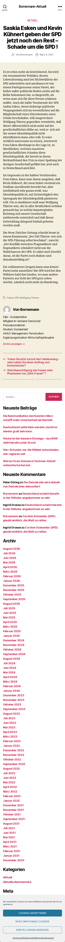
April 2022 (10, 787)
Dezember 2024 (13, 640)
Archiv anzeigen (14, 343)
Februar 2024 (12, 686)
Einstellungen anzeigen (32, 929)
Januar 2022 (11, 800)
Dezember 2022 (13, 750)
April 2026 (10, 567)
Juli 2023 (9, 718)
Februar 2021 (11, 851)
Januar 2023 (11, 745)
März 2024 (10, 681)
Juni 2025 (9, 612)
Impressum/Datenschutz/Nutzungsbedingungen (33, 938)
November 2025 (13, 590)
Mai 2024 (9, 672)
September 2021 (14, 819)
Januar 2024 (11, 690)
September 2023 (14, 709)
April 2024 (10, 677)
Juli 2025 (9, 608)
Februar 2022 (12, 796)
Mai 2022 (9, 782)
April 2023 (10, 732)
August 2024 (11, 658)
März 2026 (10, 571)
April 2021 (9, 842)
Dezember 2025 (13, 585)
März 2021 (10, 846)
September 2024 (14, 654)
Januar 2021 (11, 855)
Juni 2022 (9, 777)
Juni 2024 (9, 667)
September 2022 (14, 764)
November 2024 (13, 645)
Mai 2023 (9, 727)
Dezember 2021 (13, 805)
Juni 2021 (9, 832)
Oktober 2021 (12, 814)
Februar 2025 (12, 631)
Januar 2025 (11, 635)
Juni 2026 (9, 557)
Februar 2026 (12, 576)
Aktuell (32, 20)
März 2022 (10, 791)
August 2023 (11, 713)
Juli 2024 (9, 663)
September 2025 (14, 599)
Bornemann (26, 54)
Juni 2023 (9, 722)
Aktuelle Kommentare (17, 882)
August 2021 (11, 823)
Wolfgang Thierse (29, 297)
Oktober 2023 (12, 704)
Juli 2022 (9, 773)
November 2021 (13, 809)
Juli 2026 (9, 553)
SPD (17, 297)
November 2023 (13, 699)
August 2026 (11, 548)
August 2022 (11, 768)
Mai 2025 (9, 617)
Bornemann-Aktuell (32, 6)
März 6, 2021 (46, 54)
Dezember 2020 (13, 860)
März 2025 (10, 626)
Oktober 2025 (12, 594)
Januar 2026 (11, 580)
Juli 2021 (9, 828)
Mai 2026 (9, 562)
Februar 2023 (12, 741)
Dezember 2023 (13, 695)
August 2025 (11, 603)
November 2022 (13, 754)
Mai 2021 (9, 837)
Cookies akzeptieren (32, 913)
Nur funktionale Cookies (32, 921)
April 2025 (10, 622)
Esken (10, 297)
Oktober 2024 (12, 649)
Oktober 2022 (12, 759)
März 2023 (10, 736)
